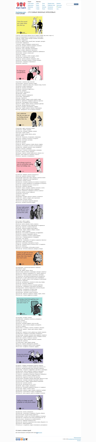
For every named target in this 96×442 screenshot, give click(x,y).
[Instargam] (26, 439)
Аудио (37, 3)
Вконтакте (40, 432)
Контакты (79, 440)
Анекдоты (59, 3)
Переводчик (50, 8)
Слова (29, 8)
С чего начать (31, 3)
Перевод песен (51, 3)
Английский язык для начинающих (74, 439)
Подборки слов (51, 5)
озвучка (59, 6)
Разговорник (50, 6)
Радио (43, 5)
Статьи (37, 6)
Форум (43, 8)
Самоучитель (30, 5)
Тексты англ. (59, 5)
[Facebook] (19, 439)
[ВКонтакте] (17, 439)
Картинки (44, 6)
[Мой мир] (24, 439)
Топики (37, 8)
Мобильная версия (77, 437)
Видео (37, 5)
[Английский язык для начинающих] (21, 8)
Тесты (43, 3)
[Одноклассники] (22, 439)
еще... (58, 8)
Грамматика (30, 6)
